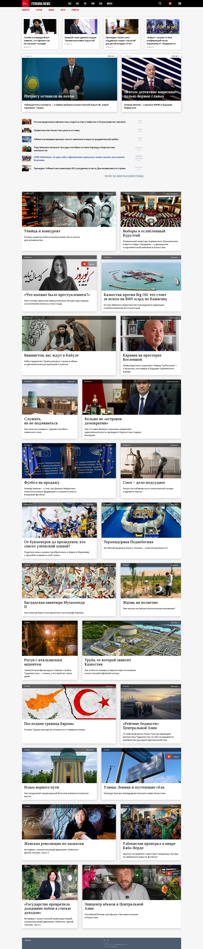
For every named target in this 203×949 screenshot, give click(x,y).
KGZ (77, 3)
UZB (100, 3)
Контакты (28, 940)
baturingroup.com (120, 944)
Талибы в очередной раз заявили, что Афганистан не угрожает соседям (37, 40)
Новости (25, 10)
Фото (63, 10)
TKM (92, 3)
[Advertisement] (164, 154)
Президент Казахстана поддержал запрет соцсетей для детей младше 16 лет (121, 40)
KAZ (69, 3)
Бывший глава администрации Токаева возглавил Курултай (80, 39)
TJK (85, 3)
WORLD (109, 3)
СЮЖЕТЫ (75, 10)
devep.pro (114, 946)
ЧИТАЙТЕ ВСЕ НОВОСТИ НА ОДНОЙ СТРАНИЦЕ (124, 176)
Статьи (39, 10)
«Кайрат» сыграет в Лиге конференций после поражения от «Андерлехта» (162, 40)
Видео (51, 10)
